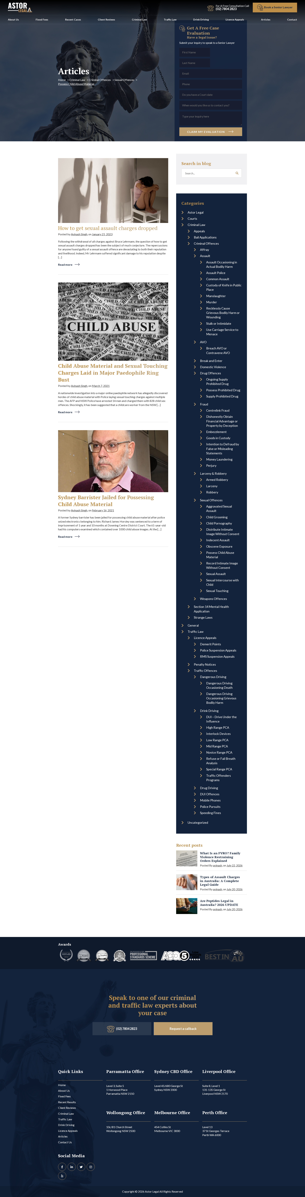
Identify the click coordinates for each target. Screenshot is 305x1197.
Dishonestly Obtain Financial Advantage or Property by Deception (222, 421)
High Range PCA (217, 727)
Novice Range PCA (219, 752)
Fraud (204, 404)
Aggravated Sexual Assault (219, 508)
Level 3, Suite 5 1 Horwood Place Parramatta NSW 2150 (120, 1089)
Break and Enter (211, 361)
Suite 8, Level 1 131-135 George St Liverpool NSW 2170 (215, 1089)
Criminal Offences (100, 79)
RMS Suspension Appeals (217, 656)
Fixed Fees (42, 19)
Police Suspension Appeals (218, 650)
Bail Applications (205, 237)
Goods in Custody (218, 438)
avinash (217, 865)
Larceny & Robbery (213, 473)
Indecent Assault (218, 540)
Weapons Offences (213, 599)
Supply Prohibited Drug (222, 396)
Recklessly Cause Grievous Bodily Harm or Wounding (223, 312)
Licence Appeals (235, 19)
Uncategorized (198, 822)
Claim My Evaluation (206, 131)
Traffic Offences (205, 671)
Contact (292, 19)
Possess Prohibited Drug (223, 390)
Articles (265, 19)
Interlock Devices (218, 734)
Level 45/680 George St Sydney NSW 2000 (168, 1087)
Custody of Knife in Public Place (223, 287)
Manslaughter (216, 296)
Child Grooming (217, 517)
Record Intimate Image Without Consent (222, 565)
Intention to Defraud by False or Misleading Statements (222, 448)
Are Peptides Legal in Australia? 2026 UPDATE (219, 903)
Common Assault (217, 279)
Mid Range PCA (217, 746)
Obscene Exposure (219, 546)
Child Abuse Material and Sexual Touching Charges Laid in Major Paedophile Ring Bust (113, 372)
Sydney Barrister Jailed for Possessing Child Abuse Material (106, 501)
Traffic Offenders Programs (218, 778)
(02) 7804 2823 (126, 1029)
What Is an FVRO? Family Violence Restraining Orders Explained (220, 857)
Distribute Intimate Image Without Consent (222, 531)
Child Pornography (219, 523)
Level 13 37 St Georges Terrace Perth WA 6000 (215, 1131)
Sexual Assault (216, 574)
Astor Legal (196, 212)
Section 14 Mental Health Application (211, 609)
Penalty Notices (205, 664)
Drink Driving (201, 19)
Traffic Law (170, 19)
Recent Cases (73, 19)
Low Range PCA (217, 740)
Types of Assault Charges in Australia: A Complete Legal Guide (220, 881)
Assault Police (215, 273)
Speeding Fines (210, 813)
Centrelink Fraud (217, 410)
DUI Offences (209, 794)
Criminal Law (139, 19)
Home (62, 79)
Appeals (199, 231)
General (193, 625)
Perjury (211, 465)
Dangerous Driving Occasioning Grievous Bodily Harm (221, 698)
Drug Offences (210, 373)
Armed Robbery (217, 480)
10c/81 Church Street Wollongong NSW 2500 (120, 1129)
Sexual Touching (217, 591)
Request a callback (183, 1029)
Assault (205, 256)
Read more (65, 264)
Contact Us (65, 1142)
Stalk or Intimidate (218, 323)
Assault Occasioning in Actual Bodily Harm (221, 264)
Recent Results (67, 1102)
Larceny (211, 486)
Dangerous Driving (213, 677)
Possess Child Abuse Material (220, 555)
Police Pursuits (210, 807)
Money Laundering (219, 459)
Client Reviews (106, 19)
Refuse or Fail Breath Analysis (220, 761)
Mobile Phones (210, 800)
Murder (211, 302)
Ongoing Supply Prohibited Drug (217, 381)
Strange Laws (203, 617)
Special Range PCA (219, 769)
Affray (204, 250)
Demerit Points (210, 644)
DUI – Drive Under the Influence (221, 719)
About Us (13, 19)
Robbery (212, 492)
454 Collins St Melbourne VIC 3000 (167, 1129)
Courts (192, 218)
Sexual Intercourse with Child (222, 582)
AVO (203, 342)
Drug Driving (209, 788)
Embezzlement (216, 432)
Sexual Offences (124, 79)
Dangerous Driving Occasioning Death (219, 685)
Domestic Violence (213, 367)
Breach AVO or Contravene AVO (218, 350)
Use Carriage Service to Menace (222, 332)
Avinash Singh (79, 234)
